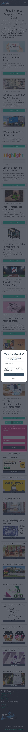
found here (10, 370)
